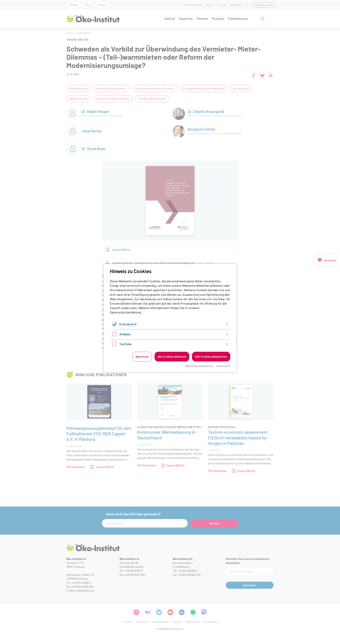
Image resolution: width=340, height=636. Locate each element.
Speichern (142, 356)
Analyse (124, 334)
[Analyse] (114, 335)
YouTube (125, 344)
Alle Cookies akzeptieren (211, 356)
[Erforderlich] (114, 325)
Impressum (223, 366)
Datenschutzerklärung (125, 312)
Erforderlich (128, 324)
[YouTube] (114, 345)
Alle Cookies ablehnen (172, 356)
